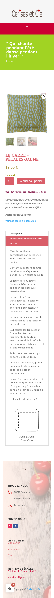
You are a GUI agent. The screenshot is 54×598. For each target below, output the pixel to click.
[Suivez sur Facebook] (15, 526)
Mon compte (14, 549)
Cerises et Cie (34, 589)
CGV (10, 555)
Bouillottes (32, 192)
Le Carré (42, 192)
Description (16, 233)
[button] (43, 96)
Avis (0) (13, 243)
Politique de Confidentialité (22, 571)
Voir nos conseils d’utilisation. (20, 220)
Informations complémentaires (26, 238)
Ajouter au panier (31, 181)
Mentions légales (16, 577)
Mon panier (14, 542)
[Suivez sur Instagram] (10, 526)
